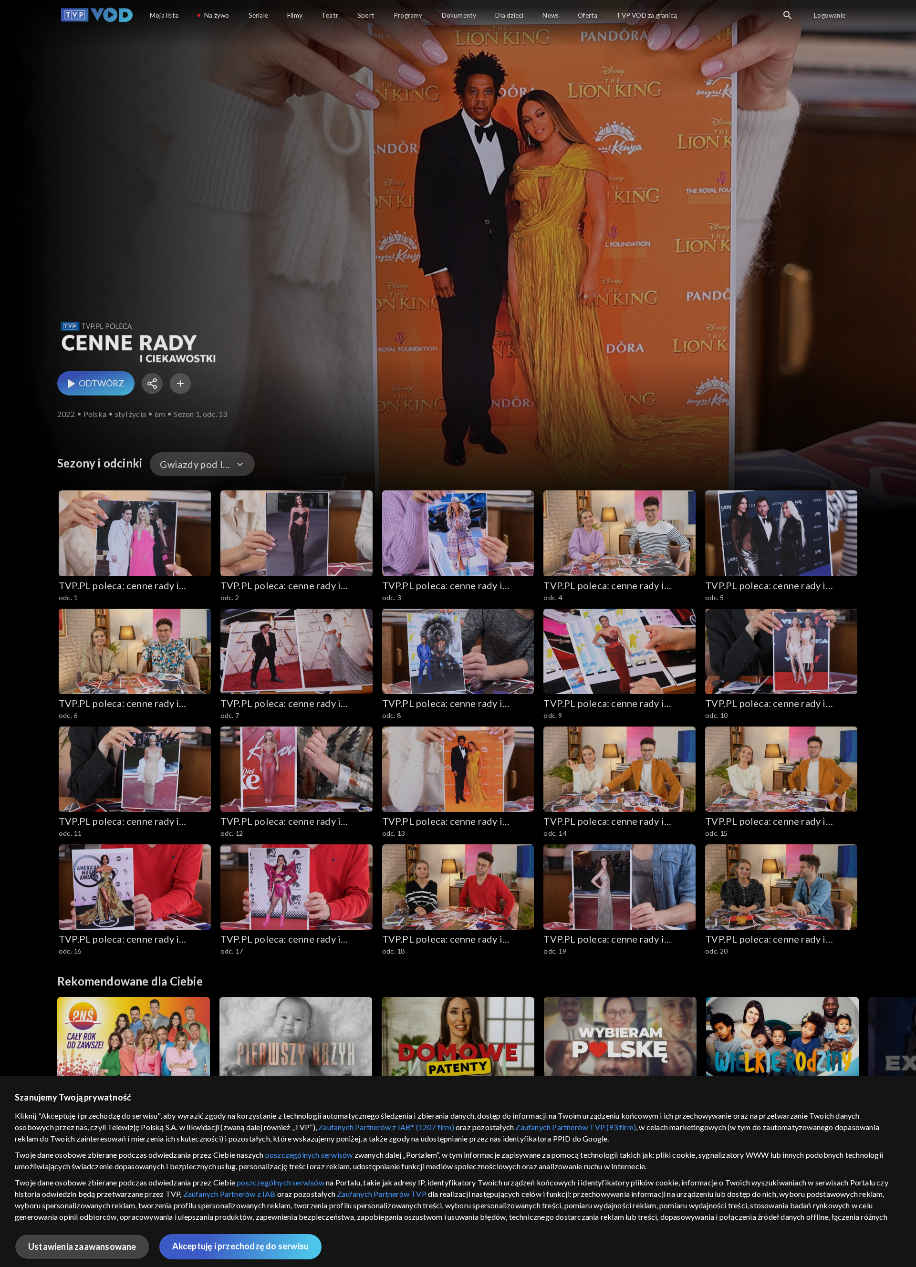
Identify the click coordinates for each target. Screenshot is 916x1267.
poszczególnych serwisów (309, 1154)
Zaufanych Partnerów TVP (382, 1193)
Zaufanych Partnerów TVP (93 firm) (575, 1127)
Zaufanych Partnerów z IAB (229, 1193)
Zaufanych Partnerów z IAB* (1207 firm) (386, 1127)
